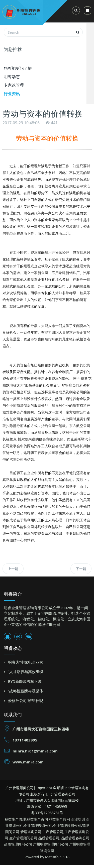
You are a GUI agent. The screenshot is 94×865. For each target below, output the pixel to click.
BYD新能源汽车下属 (25, 681)
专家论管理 (14, 85)
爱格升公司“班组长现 (25, 700)
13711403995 (25, 739)
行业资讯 (12, 93)
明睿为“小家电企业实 (25, 662)
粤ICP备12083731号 (47, 812)
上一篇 (13, 568)
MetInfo (51, 857)
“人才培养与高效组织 (25, 671)
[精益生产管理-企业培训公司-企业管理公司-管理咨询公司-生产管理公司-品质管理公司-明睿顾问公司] (39, 11)
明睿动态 (12, 76)
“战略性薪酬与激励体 (25, 690)
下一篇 (81, 568)
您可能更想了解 (18, 68)
